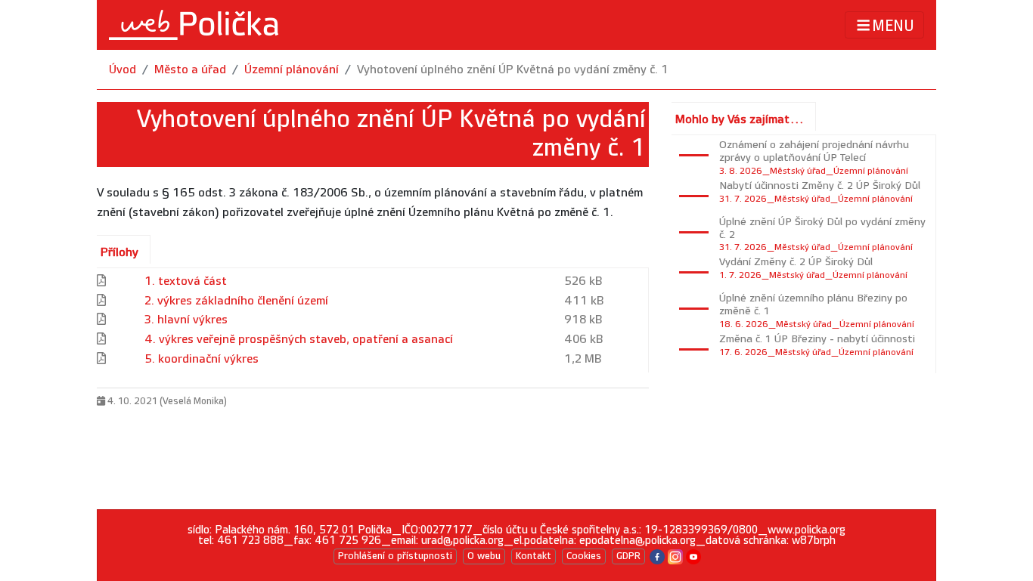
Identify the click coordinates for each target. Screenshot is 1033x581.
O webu (484, 556)
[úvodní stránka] (193, 25)
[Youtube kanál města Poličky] (693, 555)
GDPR (628, 556)
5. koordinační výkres (201, 359)
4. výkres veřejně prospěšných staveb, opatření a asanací (298, 339)
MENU (893, 26)
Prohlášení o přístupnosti (395, 556)
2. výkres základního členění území (236, 301)
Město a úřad (190, 70)
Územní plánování (291, 70)
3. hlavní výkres (186, 320)
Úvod (122, 70)
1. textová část (185, 281)
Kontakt (533, 556)
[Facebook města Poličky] (657, 555)
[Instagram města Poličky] (675, 555)
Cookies (583, 556)
